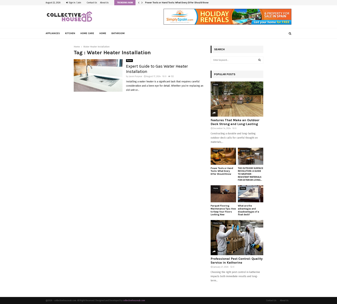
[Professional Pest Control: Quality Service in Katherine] (237, 237)
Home (102, 33)
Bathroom (118, 33)
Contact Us (92, 2)
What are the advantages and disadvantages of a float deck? (248, 210)
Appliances (53, 33)
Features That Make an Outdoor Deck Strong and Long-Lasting (235, 122)
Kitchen (70, 33)
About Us (104, 2)
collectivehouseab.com (134, 300)
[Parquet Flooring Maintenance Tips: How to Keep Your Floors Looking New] (223, 193)
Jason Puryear (135, 76)
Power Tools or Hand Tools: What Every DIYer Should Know (179, 2)
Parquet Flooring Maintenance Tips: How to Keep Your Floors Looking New (223, 210)
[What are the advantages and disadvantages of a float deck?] (250, 193)
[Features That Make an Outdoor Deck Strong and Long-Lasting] (237, 99)
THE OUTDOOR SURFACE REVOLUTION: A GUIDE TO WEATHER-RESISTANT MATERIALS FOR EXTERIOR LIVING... (250, 174)
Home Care (87, 33)
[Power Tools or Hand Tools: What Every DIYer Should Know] (223, 156)
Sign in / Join (74, 2)
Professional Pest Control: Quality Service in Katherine (237, 260)
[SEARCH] (259, 60)
